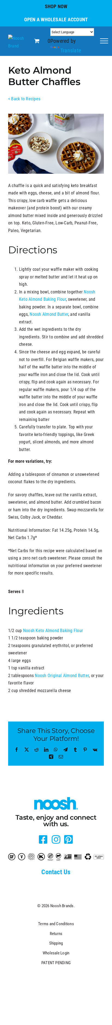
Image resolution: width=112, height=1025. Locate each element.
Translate (70, 50)
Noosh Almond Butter (49, 314)
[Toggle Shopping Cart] (36, 41)
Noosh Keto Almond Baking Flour (53, 630)
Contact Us (55, 872)
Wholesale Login (56, 953)
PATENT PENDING (56, 962)
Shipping (56, 943)
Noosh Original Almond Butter (62, 675)
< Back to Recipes (24, 98)
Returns (56, 933)
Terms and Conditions (56, 923)
